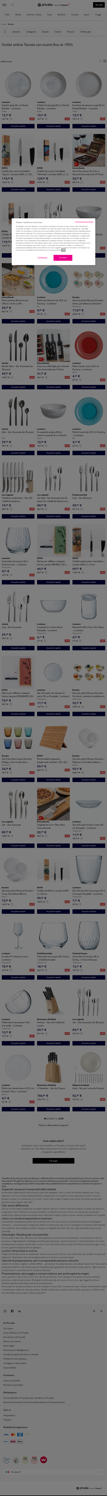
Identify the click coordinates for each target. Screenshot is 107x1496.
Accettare (63, 258)
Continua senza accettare (84, 222)
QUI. (63, 250)
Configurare (42, 258)
